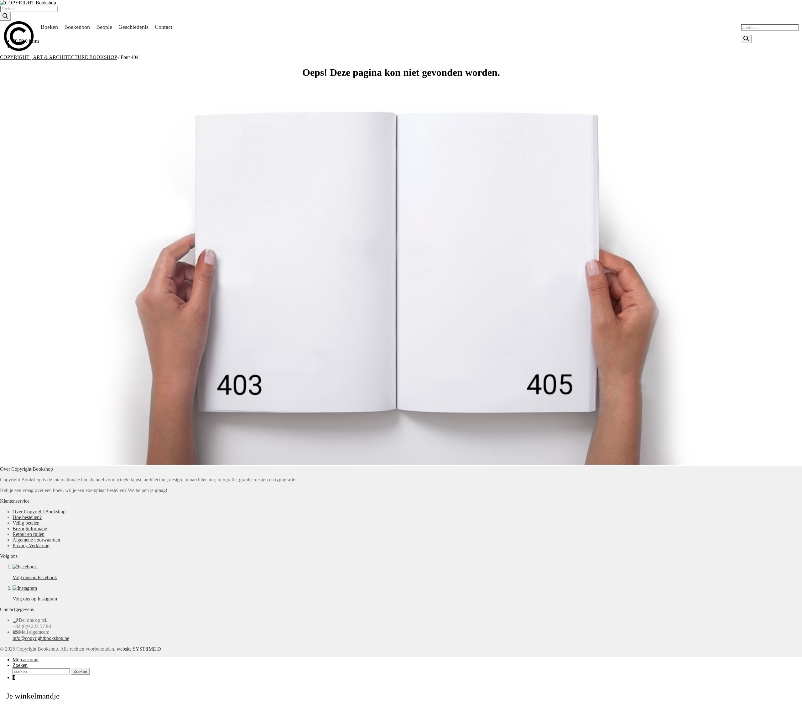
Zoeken (20, 665)
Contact (163, 27)
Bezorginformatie (30, 528)
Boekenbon (77, 27)
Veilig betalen (26, 523)
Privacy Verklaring (31, 545)
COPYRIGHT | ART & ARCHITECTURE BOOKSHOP (58, 57)
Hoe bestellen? (27, 517)
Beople (104, 27)
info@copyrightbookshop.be (41, 638)
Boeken (49, 27)
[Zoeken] (5, 16)
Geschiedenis (133, 27)
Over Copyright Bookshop (39, 511)
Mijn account (26, 659)
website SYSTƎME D (139, 649)
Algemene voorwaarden (36, 539)
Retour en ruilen (28, 534)
